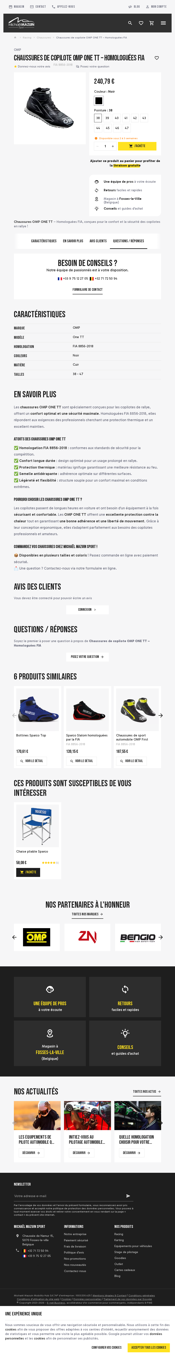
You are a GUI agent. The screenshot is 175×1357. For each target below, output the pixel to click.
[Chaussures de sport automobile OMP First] (137, 709)
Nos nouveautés (75, 1265)
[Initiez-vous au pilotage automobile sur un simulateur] (87, 1115)
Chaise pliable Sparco (32, 851)
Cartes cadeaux (124, 1270)
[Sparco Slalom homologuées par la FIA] (87, 709)
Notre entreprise (75, 1234)
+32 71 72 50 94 (105, 278)
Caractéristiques (44, 241)
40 (117, 118)
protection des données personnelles (91, 1208)
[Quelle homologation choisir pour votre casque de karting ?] (137, 1115)
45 (107, 128)
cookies (10, 1329)
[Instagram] (36, 1267)
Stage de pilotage (126, 1252)
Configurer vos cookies (106, 1347)
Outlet (118, 1264)
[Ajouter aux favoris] (156, 58)
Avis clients (98, 241)
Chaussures (44, 37)
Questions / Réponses (128, 241)
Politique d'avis (74, 1252)
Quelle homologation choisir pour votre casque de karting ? (136, 1140)
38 (98, 118)
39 (107, 118)
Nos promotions (75, 1259)
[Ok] (128, 1196)
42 (135, 118)
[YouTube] (27, 1267)
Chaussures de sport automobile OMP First (132, 737)
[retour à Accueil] (16, 37)
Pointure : (103, 110)
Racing (27, 37)
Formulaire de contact (88, 290)
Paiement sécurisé (76, 1240)
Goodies (120, 1258)
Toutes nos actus (144, 1092)
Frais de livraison (75, 1246)
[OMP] (36, 937)
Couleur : (104, 91)
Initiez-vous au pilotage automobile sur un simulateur (86, 1140)
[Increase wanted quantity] (112, 146)
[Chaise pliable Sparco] (37, 826)
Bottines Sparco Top (31, 735)
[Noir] (99, 100)
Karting (119, 1240)
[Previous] (14, 715)
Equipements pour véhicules (133, 1246)
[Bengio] (138, 937)
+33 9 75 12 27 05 (75, 278)
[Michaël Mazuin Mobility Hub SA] (21, 23)
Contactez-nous (75, 1271)
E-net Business (56, 1302)
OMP (17, 50)
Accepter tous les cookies (148, 1347)
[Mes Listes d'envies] (141, 23)
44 (98, 128)
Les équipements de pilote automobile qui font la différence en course (37, 1140)
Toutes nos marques (85, 914)
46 (117, 128)
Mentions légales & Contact (110, 1295)
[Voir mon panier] (151, 23)
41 (125, 118)
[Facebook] (18, 1267)
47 (127, 128)
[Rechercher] (130, 23)
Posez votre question (94, 66)
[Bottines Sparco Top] (37, 709)
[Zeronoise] (87, 937)
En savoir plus (73, 241)
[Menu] (163, 23)
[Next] (160, 715)
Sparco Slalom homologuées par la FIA (87, 737)
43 (144, 118)
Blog (137, 7)
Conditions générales (141, 1295)
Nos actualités (36, 1092)
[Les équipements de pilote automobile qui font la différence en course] (37, 1115)
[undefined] (50, 108)
